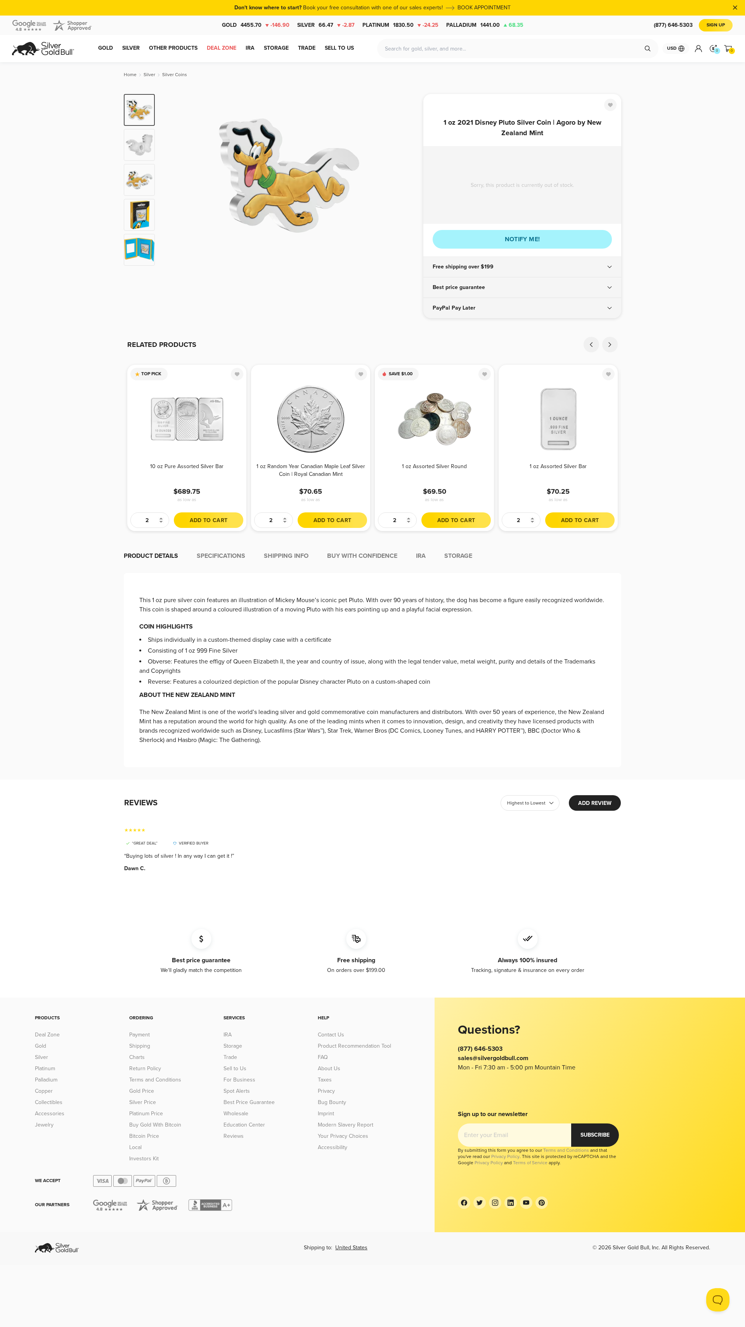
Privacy (326, 1091)
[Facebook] (464, 1202)
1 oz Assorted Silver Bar (558, 466)
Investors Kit (144, 1158)
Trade (230, 1057)
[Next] (405, 179)
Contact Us (331, 1034)
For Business (239, 1079)
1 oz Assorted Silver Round (434, 466)
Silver (326, 25)
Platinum (400, 25)
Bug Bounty (332, 1102)
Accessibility (332, 1147)
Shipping (139, 1046)
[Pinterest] (541, 1202)
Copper (44, 1091)
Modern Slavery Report (345, 1125)
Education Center (244, 1125)
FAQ (323, 1057)
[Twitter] (479, 1202)
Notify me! (522, 239)
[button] (522, 267)
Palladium (484, 25)
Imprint (326, 1113)
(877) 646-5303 (673, 25)
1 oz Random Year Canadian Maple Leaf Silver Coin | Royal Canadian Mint (310, 470)
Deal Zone (47, 1034)
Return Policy (145, 1068)
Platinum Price (146, 1113)
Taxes (325, 1079)
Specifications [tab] (221, 556)
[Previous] (172, 179)
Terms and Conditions (155, 1079)
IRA (228, 1034)
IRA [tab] (421, 556)
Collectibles (48, 1102)
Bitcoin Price (144, 1136)
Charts (137, 1057)
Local (135, 1147)
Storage (233, 1046)
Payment (139, 1034)
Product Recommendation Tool (354, 1046)
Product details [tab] (151, 556)
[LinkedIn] (510, 1202)
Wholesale (236, 1113)
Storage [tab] (458, 556)
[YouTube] (526, 1202)
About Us (329, 1068)
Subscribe (595, 1135)
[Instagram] (495, 1202)
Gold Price (141, 1091)
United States (351, 1247)
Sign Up (716, 25)
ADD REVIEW (595, 803)
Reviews (234, 1136)
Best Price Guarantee (249, 1102)
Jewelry (44, 1125)
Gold (255, 25)
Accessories (49, 1113)
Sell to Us (235, 1068)
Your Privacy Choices (343, 1136)
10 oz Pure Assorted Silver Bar (187, 466)
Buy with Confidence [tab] (362, 556)
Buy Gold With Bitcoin (155, 1125)
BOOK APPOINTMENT (484, 7)
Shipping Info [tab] (286, 556)
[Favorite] (610, 105)
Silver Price (142, 1102)
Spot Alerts (237, 1091)
